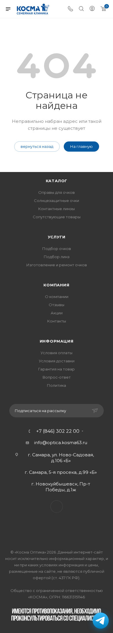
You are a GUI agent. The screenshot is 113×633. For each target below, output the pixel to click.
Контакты (56, 321)
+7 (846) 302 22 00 (57, 431)
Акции (57, 313)
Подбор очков (56, 248)
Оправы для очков (56, 192)
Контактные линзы (56, 208)
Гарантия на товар (56, 369)
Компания (56, 285)
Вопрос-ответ (57, 377)
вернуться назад (37, 146)
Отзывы (56, 304)
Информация (57, 341)
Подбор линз (57, 256)
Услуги (56, 237)
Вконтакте (56, 506)
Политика (56, 385)
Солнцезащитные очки (56, 200)
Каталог (57, 180)
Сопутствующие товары (57, 216)
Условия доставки (56, 361)
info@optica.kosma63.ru (60, 442)
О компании (56, 296)
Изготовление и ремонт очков (56, 265)
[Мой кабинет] (92, 9)
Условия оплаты (56, 352)
